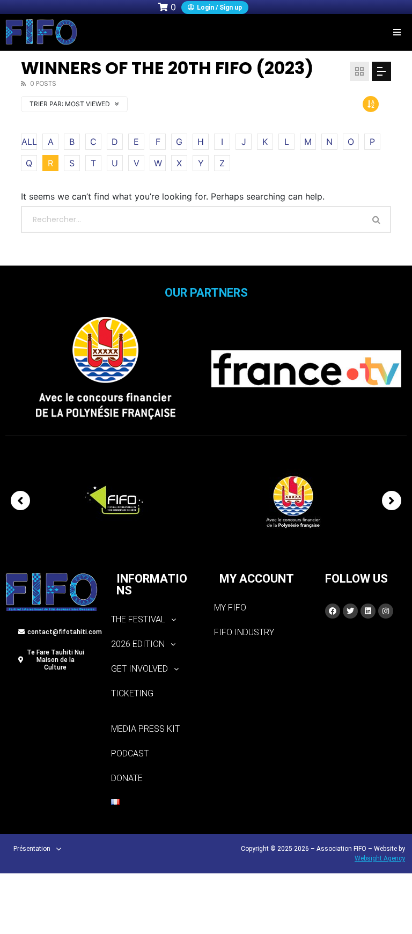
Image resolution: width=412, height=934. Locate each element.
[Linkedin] (368, 611)
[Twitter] (350, 611)
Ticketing (132, 693)
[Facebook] (332, 611)
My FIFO (230, 607)
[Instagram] (385, 611)
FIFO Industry (244, 632)
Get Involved (139, 669)
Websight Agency (380, 858)
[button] (397, 32)
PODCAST (130, 753)
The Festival (138, 619)
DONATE (127, 778)
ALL (29, 141)
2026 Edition (138, 644)
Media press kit (145, 729)
